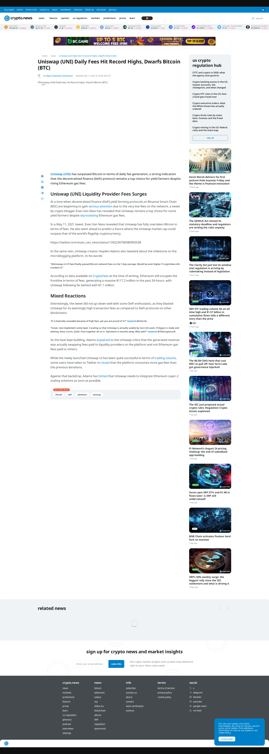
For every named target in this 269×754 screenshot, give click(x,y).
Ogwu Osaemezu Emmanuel (59, 75)
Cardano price (155, 27)
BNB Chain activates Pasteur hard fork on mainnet (210, 538)
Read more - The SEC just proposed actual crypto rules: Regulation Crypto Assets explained (210, 388)
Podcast (66, 724)
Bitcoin (58, 394)
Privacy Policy (165, 692)
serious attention (100, 206)
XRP (193, 323)
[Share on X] (42, 182)
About (54, 9)
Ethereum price (40, 27)
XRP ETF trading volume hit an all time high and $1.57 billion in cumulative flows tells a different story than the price (209, 313)
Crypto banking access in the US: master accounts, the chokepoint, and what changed (210, 84)
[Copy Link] (42, 199)
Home (44, 55)
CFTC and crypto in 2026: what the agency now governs (209, 74)
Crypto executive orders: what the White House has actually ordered (209, 106)
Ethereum (82, 394)
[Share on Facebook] (42, 176)
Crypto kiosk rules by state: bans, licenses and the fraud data (208, 118)
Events (20, 9)
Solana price (109, 27)
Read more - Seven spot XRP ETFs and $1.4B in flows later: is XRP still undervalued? (210, 476)
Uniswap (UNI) (60, 174)
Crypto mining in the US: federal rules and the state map (210, 129)
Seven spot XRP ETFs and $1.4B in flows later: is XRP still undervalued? (209, 496)
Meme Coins (31, 9)
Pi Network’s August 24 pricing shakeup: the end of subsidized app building (208, 452)
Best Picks (101, 9)
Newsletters (65, 9)
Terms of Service (166, 688)
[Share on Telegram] (42, 193)
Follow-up (89, 9)
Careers (130, 701)
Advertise (78, 9)
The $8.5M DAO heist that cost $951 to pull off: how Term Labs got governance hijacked (208, 364)
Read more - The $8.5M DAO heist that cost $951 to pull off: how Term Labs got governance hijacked (210, 344)
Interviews (67, 728)
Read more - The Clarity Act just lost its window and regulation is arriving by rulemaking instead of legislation (210, 248)
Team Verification (135, 706)
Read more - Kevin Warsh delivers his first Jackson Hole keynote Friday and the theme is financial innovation (210, 160)
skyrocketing (89, 215)
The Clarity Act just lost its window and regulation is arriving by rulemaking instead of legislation (210, 268)
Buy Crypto (9, 9)
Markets (95, 18)
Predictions (109, 18)
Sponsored (100, 728)
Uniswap (97, 394)
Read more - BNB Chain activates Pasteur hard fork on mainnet (210, 520)
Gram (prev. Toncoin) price (229, 27)
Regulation (99, 724)
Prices (122, 18)
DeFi (70, 394)
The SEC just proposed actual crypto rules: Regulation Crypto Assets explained (208, 408)
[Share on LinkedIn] (42, 187)
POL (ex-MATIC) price (202, 27)
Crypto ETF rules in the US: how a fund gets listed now (209, 95)
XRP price (63, 27)
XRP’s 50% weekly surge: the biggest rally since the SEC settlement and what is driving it (209, 580)
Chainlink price (178, 27)
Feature (53, 18)
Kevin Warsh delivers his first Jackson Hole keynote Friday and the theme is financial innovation (209, 180)
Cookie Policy (164, 697)
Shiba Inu (99, 706)
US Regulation (80, 18)
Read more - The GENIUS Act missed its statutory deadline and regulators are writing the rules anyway (210, 204)
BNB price (86, 27)
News (41, 18)
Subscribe (116, 663)
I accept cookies (227, 739)
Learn (132, 18)
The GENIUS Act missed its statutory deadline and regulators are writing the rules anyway (210, 224)
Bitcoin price (15, 27)
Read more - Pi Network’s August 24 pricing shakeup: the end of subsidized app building (210, 432)
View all (210, 138)
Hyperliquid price (132, 27)
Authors (130, 710)
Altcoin (97, 715)
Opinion (65, 18)
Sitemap (66, 732)
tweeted (131, 321)
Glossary (112, 9)
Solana (97, 697)
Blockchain (100, 710)
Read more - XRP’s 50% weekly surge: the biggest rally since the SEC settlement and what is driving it (210, 560)
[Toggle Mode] (263, 9)
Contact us (44, 9)
